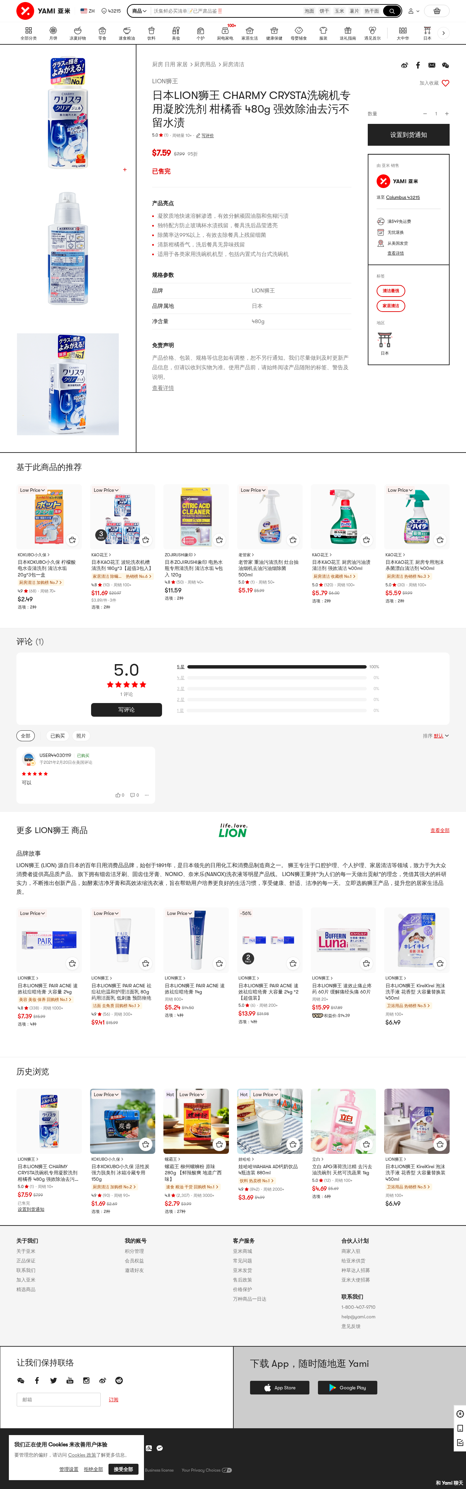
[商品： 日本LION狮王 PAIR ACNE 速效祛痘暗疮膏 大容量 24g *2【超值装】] (270, 940)
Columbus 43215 (403, 197)
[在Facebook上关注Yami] (37, 1380)
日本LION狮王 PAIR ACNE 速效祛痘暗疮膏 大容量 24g (48, 988)
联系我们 (25, 1270)
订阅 (113, 1399)
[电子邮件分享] (432, 65)
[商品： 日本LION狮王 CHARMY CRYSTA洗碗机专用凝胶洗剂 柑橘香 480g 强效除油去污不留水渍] (49, 1121)
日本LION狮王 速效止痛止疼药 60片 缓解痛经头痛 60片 (342, 988)
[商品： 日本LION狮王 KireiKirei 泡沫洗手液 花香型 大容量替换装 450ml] (417, 940)
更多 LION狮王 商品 (52, 830)
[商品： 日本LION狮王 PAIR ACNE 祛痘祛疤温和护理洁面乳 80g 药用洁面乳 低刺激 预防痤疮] (123, 940)
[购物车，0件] (437, 11)
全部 (25, 736)
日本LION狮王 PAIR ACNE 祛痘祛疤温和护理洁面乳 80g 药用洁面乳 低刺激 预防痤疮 (121, 992)
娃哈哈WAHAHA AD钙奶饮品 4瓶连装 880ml (268, 1169)
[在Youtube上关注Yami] (70, 1380)
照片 (81, 736)
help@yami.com (358, 1316)
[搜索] (392, 10)
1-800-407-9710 (358, 1307)
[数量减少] (425, 113)
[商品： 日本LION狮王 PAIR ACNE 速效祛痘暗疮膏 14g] (196, 940)
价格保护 (242, 1289)
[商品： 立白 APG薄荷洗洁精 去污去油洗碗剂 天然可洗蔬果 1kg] (343, 1121)
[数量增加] (447, 113)
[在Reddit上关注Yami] (119, 1380)
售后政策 (242, 1280)
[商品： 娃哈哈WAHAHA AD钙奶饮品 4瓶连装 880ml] (270, 1121)
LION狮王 (165, 81)
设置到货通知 (31, 1209)
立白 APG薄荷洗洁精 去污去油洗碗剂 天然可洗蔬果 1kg (342, 1169)
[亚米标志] (44, 11)
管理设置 (68, 1469)
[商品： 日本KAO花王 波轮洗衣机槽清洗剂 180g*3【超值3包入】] (123, 517)
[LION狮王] (233, 830)
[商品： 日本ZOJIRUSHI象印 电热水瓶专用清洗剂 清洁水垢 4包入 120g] (196, 517)
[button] (111, 11)
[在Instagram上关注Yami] (86, 1380)
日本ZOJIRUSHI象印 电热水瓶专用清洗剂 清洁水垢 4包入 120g (194, 568)
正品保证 (25, 1260)
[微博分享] (405, 65)
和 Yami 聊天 (449, 1483)
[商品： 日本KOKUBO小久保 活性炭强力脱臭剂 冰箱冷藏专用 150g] (123, 1121)
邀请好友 (134, 1270)
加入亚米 (25, 1280)
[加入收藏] (445, 83)
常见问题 (242, 1260)
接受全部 (123, 1469)
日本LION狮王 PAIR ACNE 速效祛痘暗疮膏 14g (195, 988)
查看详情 (163, 388)
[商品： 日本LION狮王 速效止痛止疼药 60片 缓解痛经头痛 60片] (343, 940)
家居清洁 (391, 305)
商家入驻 (351, 1251)
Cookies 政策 (82, 1455)
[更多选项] (147, 795)
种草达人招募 (355, 1270)
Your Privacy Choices (201, 1470)
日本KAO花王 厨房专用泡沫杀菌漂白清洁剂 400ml (414, 565)
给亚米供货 (353, 1260)
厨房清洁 (233, 64)
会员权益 (134, 1260)
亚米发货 (242, 1270)
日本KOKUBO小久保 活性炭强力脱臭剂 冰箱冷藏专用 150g (120, 1173)
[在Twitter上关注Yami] (53, 1380)
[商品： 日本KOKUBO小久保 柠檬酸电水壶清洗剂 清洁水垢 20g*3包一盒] (49, 517)
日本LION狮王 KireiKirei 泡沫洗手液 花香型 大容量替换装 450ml (415, 992)
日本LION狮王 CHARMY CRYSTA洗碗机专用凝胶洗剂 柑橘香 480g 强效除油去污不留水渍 (48, 1173)
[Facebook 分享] (418, 65)
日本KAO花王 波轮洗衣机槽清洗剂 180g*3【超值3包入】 (122, 565)
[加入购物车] (72, 540)
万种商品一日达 (249, 1299)
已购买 (57, 736)
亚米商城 (242, 1251)
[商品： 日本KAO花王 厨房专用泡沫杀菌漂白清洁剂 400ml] (417, 517)
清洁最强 (391, 290)
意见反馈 (351, 1326)
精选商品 (25, 1289)
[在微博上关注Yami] (103, 1380)
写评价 (208, 135)
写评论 (126, 710)
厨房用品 (205, 64)
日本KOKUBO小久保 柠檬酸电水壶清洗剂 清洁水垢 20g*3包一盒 (47, 568)
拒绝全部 (93, 1469)
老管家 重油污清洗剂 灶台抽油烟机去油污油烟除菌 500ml (268, 568)
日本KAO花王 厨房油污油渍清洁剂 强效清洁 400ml (341, 565)
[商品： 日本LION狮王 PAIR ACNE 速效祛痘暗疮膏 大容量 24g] (49, 940)
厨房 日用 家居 (170, 64)
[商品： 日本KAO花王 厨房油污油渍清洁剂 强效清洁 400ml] (343, 517)
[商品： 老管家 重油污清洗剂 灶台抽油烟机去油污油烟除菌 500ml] (270, 517)
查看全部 (440, 830)
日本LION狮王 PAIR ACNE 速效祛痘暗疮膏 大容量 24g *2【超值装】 (268, 992)
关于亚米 (25, 1251)
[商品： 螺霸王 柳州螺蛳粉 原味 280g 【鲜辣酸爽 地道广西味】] (196, 1121)
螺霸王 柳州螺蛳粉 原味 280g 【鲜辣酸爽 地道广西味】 (193, 1173)
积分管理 (134, 1251)
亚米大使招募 (355, 1280)
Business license (159, 1470)
